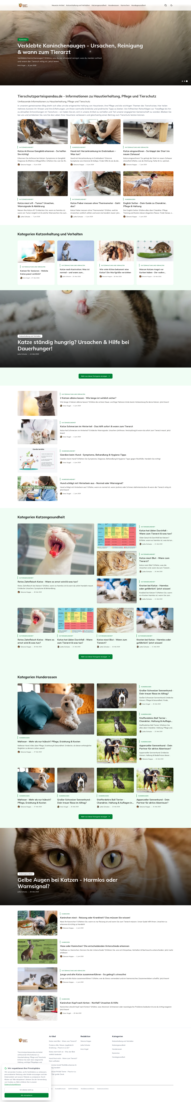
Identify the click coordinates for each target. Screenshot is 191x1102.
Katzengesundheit (99, 5)
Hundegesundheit (138, 5)
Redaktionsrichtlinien (87, 1089)
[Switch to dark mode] (171, 5)
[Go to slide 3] (187, 81)
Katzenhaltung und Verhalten (78, 5)
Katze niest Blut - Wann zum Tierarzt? (63, 1041)
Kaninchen (125, 5)
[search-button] (165, 5)
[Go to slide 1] (182, 81)
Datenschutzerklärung (13, 1084)
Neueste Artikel (58, 5)
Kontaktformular (60, 1089)
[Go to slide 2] (184, 81)
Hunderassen (113, 5)
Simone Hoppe (86, 1041)
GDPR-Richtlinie (73, 1089)
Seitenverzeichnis (103, 1089)
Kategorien (117, 1036)
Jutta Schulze (22, 354)
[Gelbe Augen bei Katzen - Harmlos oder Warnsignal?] (95, 866)
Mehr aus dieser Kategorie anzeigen (94, 376)
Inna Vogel (21, 65)
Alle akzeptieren (26, 1095)
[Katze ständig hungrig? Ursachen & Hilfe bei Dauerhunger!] (95, 329)
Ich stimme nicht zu (26, 1090)
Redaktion (85, 1036)
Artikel (52, 1036)
